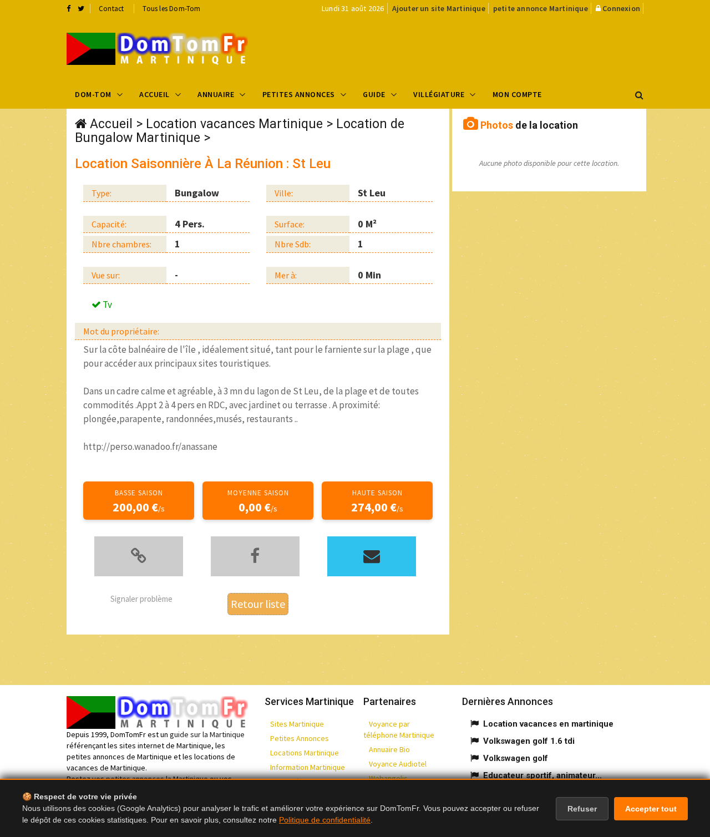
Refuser (582, 808)
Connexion (621, 8)
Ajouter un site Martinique (438, 8)
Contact (111, 8)
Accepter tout (651, 808)
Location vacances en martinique (548, 724)
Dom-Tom (93, 94)
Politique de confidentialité (325, 819)
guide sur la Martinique (207, 734)
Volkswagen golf (515, 758)
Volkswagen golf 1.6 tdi (529, 741)
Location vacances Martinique (234, 123)
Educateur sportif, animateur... (542, 775)
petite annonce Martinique (540, 8)
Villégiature (438, 94)
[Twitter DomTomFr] (81, 8)
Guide (374, 94)
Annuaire (215, 94)
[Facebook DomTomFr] (68, 8)
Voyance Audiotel (398, 764)
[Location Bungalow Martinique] (157, 49)
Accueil (154, 94)
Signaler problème (141, 598)
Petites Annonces (298, 94)
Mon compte (517, 94)
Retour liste (258, 604)
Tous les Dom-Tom (171, 8)
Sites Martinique (297, 724)
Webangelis (388, 778)
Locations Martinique (304, 753)
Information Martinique (307, 767)
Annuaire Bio (389, 749)
